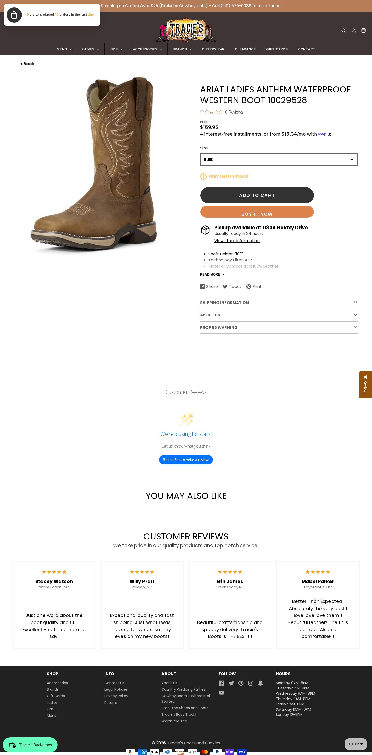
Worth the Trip (174, 721)
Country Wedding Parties (183, 689)
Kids (50, 709)
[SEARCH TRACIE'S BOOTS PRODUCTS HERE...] (343, 30)
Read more (210, 274)
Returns (111, 702)
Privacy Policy (116, 696)
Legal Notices (116, 689)
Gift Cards (56, 696)
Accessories (57, 682)
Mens (51, 715)
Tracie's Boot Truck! (178, 714)
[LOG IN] (353, 30)
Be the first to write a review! (186, 459)
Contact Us (114, 682)
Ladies (52, 702)
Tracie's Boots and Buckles (194, 743)
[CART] (363, 30)
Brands (53, 689)
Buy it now (257, 214)
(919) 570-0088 (236, 6)
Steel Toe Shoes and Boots (185, 707)
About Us (169, 682)
